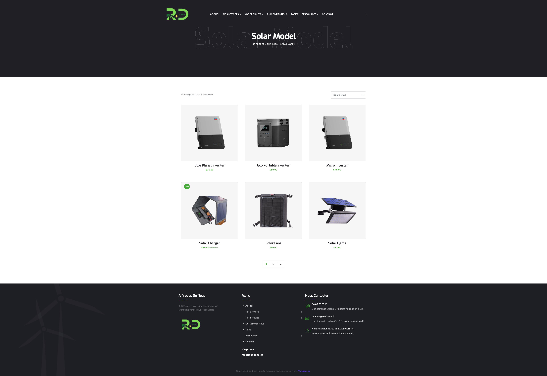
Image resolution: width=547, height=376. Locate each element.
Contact (327, 14)
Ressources (309, 14)
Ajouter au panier (209, 173)
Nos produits (252, 14)
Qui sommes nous (277, 14)
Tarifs (294, 14)
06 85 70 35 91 (319, 304)
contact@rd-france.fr (323, 316)
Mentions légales (252, 355)
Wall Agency (303, 371)
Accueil (215, 14)
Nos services (231, 14)
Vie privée (248, 349)
